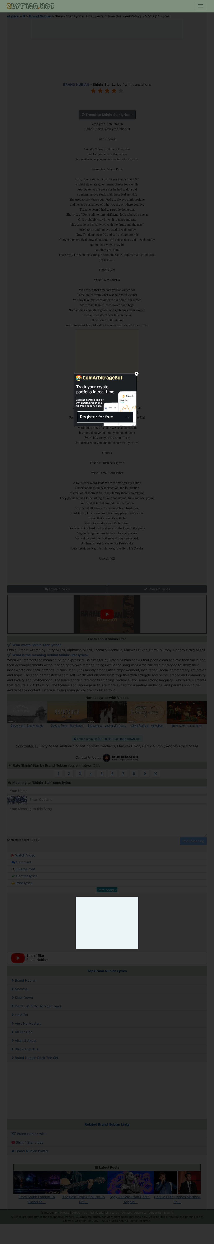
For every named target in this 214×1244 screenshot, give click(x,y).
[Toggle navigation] (200, 6)
